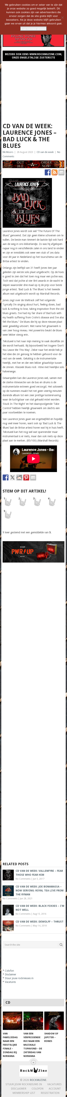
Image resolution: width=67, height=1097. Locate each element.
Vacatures (10, 981)
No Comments (23, 879)
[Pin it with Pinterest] (26, 477)
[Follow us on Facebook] (48, 172)
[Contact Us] (61, 172)
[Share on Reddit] (19, 477)
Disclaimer (10, 974)
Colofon (9, 970)
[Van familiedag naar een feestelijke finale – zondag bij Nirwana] (12, 1021)
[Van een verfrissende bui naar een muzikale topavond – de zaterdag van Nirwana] (33, 1021)
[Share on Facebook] (6, 477)
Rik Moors (8, 152)
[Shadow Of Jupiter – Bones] (54, 1021)
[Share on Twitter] (12, 477)
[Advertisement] (33, 90)
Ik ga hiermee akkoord (33, 28)
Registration (50, 1092)
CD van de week (45, 152)
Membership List (23, 1092)
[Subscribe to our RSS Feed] (55, 172)
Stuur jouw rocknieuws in (19, 978)
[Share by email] (33, 477)
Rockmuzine (38, 1079)
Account (55, 1088)
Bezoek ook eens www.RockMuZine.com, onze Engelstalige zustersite (33, 56)
